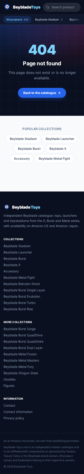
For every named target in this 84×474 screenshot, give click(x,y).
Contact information (18, 412)
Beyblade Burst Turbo (19, 303)
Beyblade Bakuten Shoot (22, 284)
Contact (9, 405)
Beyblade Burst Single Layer (24, 290)
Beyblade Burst (29, 148)
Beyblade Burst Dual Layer (23, 348)
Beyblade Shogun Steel (21, 373)
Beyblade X (58, 148)
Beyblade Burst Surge (20, 329)
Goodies (9, 379)
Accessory (22, 158)
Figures (9, 385)
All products (17, 19)
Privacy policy (14, 418)
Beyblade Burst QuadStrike (23, 341)
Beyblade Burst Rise (18, 309)
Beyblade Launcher (60, 139)
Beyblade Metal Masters (21, 360)
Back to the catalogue (42, 93)
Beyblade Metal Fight (54, 158)
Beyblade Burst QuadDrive (23, 335)
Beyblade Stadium (49, 19)
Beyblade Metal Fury (19, 367)
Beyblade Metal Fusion (20, 354)
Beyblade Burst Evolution (22, 296)
